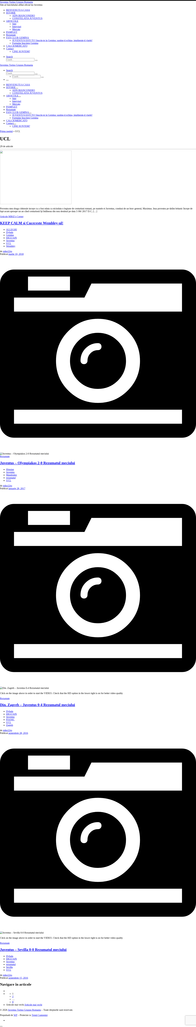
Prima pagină (6, 131)
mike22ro (7, 251)
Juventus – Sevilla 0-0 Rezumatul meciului (33, 950)
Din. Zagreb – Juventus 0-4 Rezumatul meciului (37, 705)
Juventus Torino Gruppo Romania (24, 1010)
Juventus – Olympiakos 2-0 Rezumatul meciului (37, 463)
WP (15, 1015)
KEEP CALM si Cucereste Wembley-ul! (31, 223)
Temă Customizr (40, 1015)
